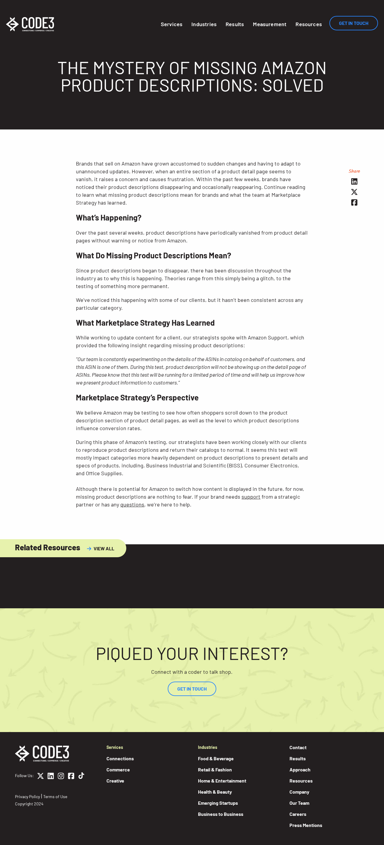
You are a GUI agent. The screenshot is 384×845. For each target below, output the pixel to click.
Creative (115, 780)
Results (235, 24)
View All (104, 548)
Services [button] (171, 24)
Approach (300, 769)
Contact (298, 747)
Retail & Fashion (215, 769)
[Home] (30, 24)
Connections (120, 758)
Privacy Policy (27, 796)
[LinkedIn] (50, 776)
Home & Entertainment (222, 780)
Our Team (299, 803)
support (251, 496)
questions (132, 504)
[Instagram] (60, 776)
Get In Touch (353, 23)
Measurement (269, 24)
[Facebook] (71, 776)
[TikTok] (81, 776)
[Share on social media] (354, 181)
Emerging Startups (218, 803)
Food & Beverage (216, 758)
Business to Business (220, 814)
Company (299, 792)
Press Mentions (306, 825)
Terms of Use (55, 796)
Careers (298, 814)
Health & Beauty (215, 792)
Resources (309, 24)
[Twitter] (40, 776)
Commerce (118, 769)
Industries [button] (204, 24)
